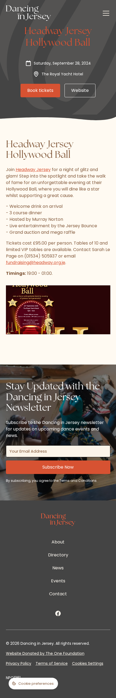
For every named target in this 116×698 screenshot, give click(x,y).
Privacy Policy (18, 663)
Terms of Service (52, 663)
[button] (105, 13)
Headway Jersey (33, 169)
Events (58, 581)
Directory (58, 555)
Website (80, 90)
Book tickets (40, 90)
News (58, 568)
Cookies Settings (87, 663)
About (58, 542)
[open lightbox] (30, 310)
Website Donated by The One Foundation (45, 653)
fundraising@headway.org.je (35, 262)
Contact (58, 594)
